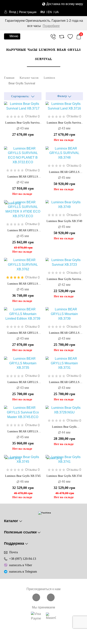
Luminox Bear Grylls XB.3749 (64, 221)
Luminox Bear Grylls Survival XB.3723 (64, 279)
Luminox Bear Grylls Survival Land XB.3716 (64, 123)
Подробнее (51, 26)
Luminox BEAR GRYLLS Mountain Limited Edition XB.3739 (22, 333)
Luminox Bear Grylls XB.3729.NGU (64, 427)
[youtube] (36, 597)
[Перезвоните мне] (53, 37)
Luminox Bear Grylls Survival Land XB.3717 (22, 123)
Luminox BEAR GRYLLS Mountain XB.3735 (22, 382)
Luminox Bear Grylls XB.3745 (23, 475)
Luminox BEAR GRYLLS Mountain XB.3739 (64, 333)
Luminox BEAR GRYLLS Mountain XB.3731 (64, 382)
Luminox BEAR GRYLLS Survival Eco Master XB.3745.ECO (22, 432)
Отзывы (32, 116)
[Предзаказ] (45, 105)
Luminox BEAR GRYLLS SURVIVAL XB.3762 (22, 284)
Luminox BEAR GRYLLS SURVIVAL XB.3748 (64, 172)
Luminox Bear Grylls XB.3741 (64, 475)
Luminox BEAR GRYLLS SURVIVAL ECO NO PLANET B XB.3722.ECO (22, 177)
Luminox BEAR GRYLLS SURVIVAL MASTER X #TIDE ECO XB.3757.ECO (23, 230)
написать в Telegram (23, 571)
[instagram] (51, 597)
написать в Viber (20, 565)
